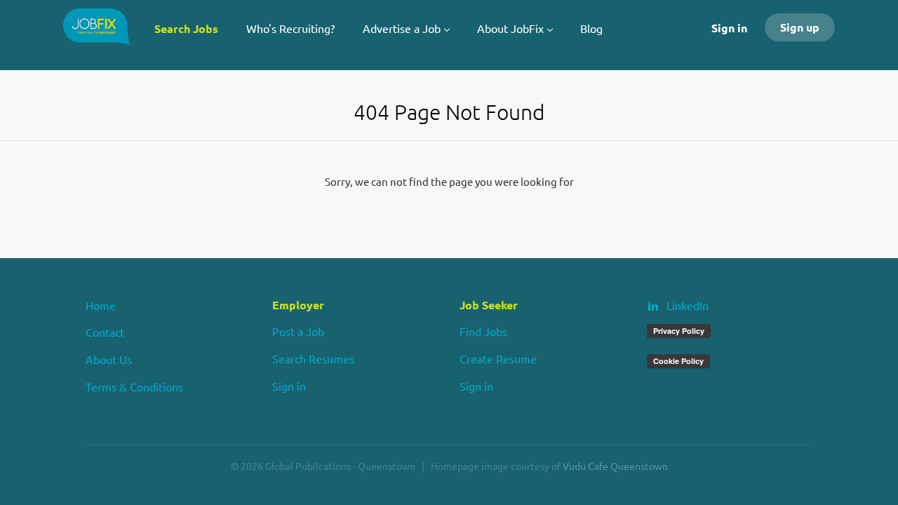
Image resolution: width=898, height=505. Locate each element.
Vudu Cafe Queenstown (615, 465)
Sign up (799, 27)
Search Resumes (313, 358)
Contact (105, 332)
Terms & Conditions (134, 386)
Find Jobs (483, 331)
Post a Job (298, 331)
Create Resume (498, 358)
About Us (109, 359)
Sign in (729, 27)
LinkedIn (687, 305)
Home (101, 305)
